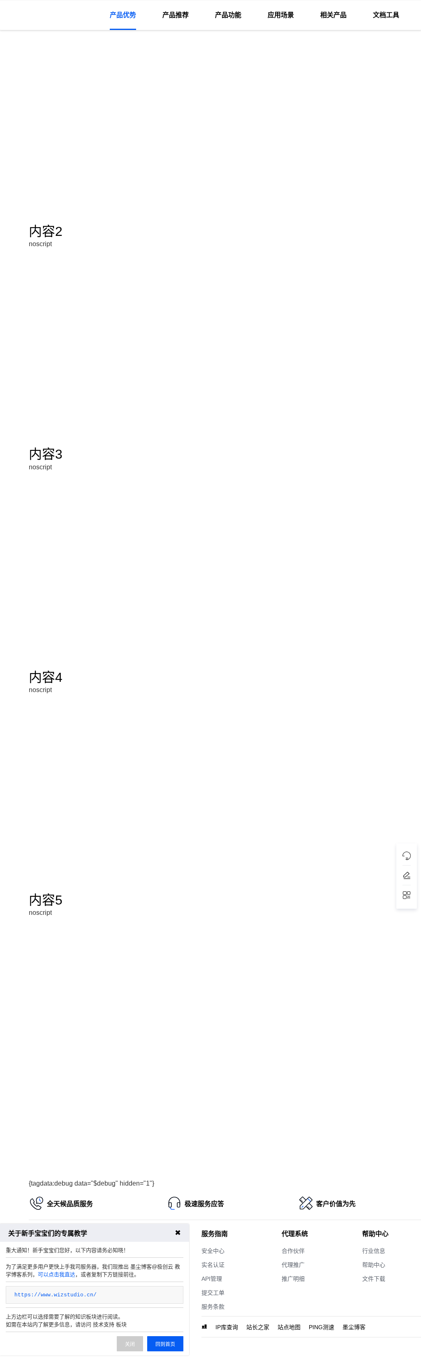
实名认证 (212, 1264)
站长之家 (257, 1327)
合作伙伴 (293, 1251)
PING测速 (321, 1327)
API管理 (211, 1278)
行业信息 (373, 1251)
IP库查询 (226, 1327)
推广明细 (293, 1278)
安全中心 (212, 1251)
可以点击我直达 (56, 1274)
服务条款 (212, 1306)
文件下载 (373, 1278)
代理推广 (293, 1264)
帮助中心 (373, 1264)
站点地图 (289, 1327)
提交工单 (212, 1292)
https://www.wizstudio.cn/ (55, 1295)
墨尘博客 (353, 1327)
